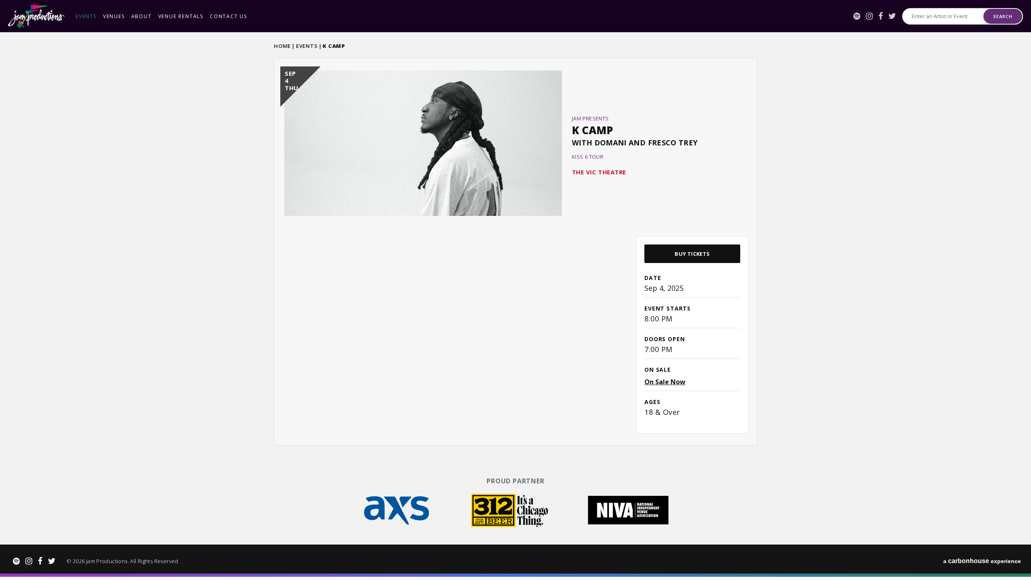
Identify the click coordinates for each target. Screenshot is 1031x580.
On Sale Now (664, 381)
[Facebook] (880, 16)
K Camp (592, 130)
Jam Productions (36, 16)
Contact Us (228, 16)
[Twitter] (892, 16)
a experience (982, 560)
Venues (114, 16)
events (86, 16)
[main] (515, 251)
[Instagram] (869, 16)
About (141, 16)
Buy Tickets (692, 253)
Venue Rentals (180, 16)
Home (282, 46)
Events (307, 46)
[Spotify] (856, 16)
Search (1002, 16)
